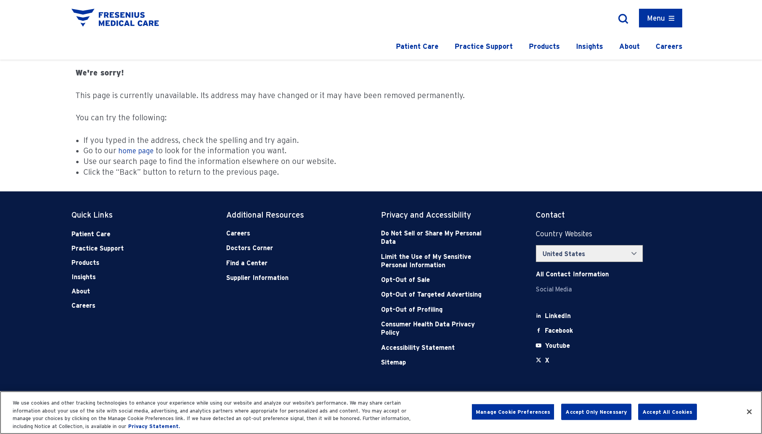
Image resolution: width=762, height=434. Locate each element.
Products (544, 46)
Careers (669, 46)
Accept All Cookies (667, 412)
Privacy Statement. (154, 426)
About (629, 46)
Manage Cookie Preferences (513, 412)
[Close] (749, 411)
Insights (589, 46)
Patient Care (417, 46)
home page (136, 151)
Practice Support (483, 46)
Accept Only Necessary (596, 412)
